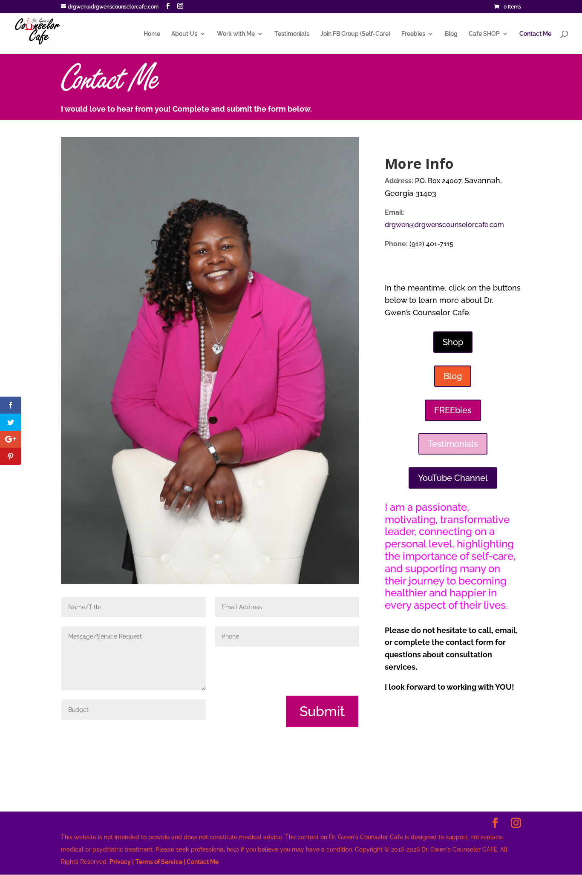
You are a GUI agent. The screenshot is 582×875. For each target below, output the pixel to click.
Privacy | (121, 861)
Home (152, 34)
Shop (453, 342)
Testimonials (291, 34)
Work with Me (236, 34)
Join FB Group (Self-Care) (355, 34)
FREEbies (453, 410)
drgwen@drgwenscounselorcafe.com (444, 225)
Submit (322, 711)
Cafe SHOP (484, 34)
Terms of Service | (160, 861)
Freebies (413, 34)
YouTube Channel (453, 478)
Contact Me (535, 34)
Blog (451, 34)
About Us (184, 34)
